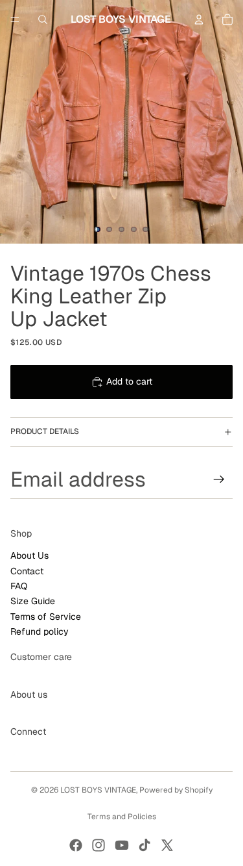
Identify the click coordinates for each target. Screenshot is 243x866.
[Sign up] (219, 478)
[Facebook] (76, 845)
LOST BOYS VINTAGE (98, 790)
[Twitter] (167, 845)
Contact (26, 570)
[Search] (43, 19)
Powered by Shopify (176, 790)
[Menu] (15, 19)
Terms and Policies (121, 816)
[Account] (199, 19)
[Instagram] (98, 845)
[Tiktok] (144, 845)
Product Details (44, 431)
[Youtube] (122, 845)
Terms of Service (45, 616)
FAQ (18, 586)
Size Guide (32, 601)
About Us (29, 555)
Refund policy (39, 631)
